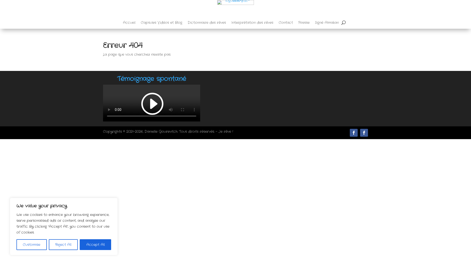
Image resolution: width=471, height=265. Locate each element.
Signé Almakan (327, 23)
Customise (31, 244)
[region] (64, 226)
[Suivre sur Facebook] (364, 133)
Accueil (129, 23)
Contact (286, 23)
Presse (304, 23)
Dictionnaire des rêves (207, 23)
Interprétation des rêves (252, 23)
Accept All (95, 244)
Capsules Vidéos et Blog (161, 23)
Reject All (63, 244)
